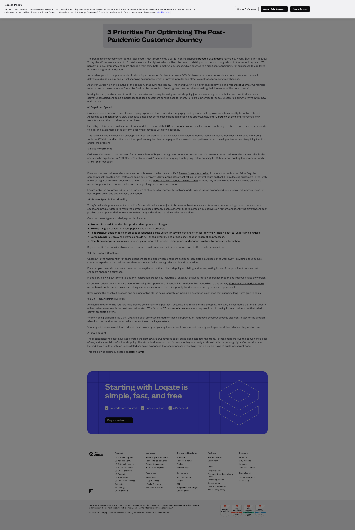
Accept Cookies (300, 9)
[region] (177, 9)
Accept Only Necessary (274, 9)
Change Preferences (246, 9)
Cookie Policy (163, 12)
